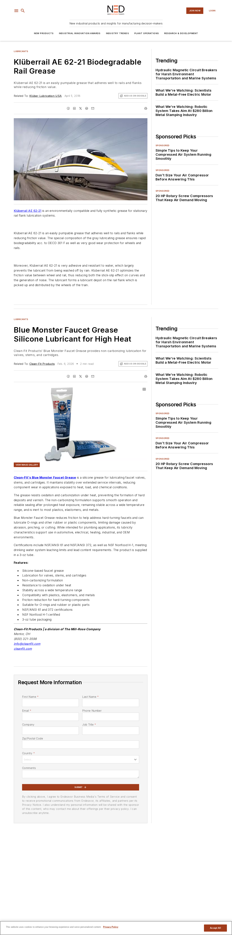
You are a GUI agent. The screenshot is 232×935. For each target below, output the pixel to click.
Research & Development (181, 33)
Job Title (89, 724)
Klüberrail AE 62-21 (27, 211)
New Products (43, 33)
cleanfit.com (23, 648)
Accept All (215, 928)
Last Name (90, 696)
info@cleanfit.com (27, 643)
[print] (145, 108)
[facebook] (68, 108)
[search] (22, 10)
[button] (16, 10)
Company (28, 724)
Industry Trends (117, 33)
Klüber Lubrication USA (45, 96)
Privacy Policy (110, 927)
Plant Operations (146, 33)
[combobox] (80, 759)
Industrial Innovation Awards (80, 33)
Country (28, 753)
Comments (29, 768)
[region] (116, 928)
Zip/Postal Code (32, 738)
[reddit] (86, 108)
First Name (30, 696)
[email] (92, 108)
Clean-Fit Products (42, 363)
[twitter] (80, 108)
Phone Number (92, 710)
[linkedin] (74, 108)
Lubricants (21, 51)
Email (26, 710)
